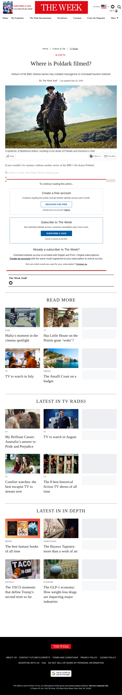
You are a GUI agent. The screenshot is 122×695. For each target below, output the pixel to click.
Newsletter (111, 156)
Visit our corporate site (98, 686)
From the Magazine (96, 18)
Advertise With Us (28, 663)
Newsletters (62, 18)
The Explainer (17, 18)
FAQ (44, 663)
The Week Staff (50, 80)
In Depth (60, 55)
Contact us (81, 264)
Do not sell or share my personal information (76, 663)
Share (12, 156)
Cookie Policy (108, 657)
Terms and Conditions (65, 657)
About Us (11, 657)
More (113, 18)
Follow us (96, 156)
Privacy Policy (88, 657)
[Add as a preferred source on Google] (61, 673)
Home (45, 48)
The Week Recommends (40, 18)
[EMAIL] (11, 283)
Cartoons (77, 18)
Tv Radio (74, 48)
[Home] (5, 18)
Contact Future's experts (34, 657)
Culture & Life (59, 48)
